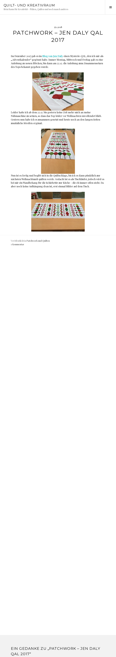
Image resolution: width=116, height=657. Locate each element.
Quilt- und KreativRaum (29, 5)
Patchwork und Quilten (38, 240)
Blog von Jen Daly (52, 56)
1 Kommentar (17, 244)
